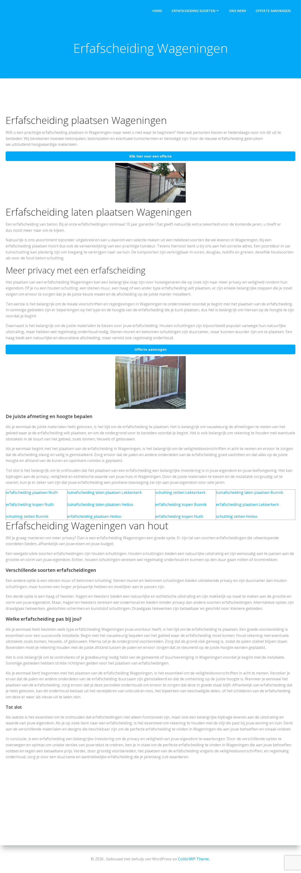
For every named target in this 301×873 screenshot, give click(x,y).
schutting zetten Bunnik (27, 516)
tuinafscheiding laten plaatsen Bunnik (249, 492)
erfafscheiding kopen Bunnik (181, 504)
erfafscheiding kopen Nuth (30, 504)
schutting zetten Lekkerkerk (180, 492)
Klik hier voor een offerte (150, 156)
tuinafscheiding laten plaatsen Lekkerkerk (104, 492)
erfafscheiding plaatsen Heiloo (94, 516)
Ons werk (237, 10)
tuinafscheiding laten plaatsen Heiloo (100, 504)
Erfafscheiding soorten (193, 10)
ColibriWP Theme (193, 858)
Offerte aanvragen (273, 10)
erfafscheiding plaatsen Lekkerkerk (247, 504)
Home (157, 10)
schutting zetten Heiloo (236, 516)
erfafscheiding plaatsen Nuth (32, 492)
